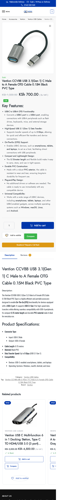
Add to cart (39, 225)
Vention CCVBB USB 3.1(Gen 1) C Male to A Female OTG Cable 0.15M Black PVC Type (29, 381)
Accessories (13, 19)
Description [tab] (10, 255)
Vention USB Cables (35, 19)
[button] (52, 11)
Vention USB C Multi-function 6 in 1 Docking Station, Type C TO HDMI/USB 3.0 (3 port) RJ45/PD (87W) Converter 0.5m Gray (24, 439)
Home (4, 19)
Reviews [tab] (25, 255)
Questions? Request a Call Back (28, 245)
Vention (22, 19)
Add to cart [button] (26, 459)
